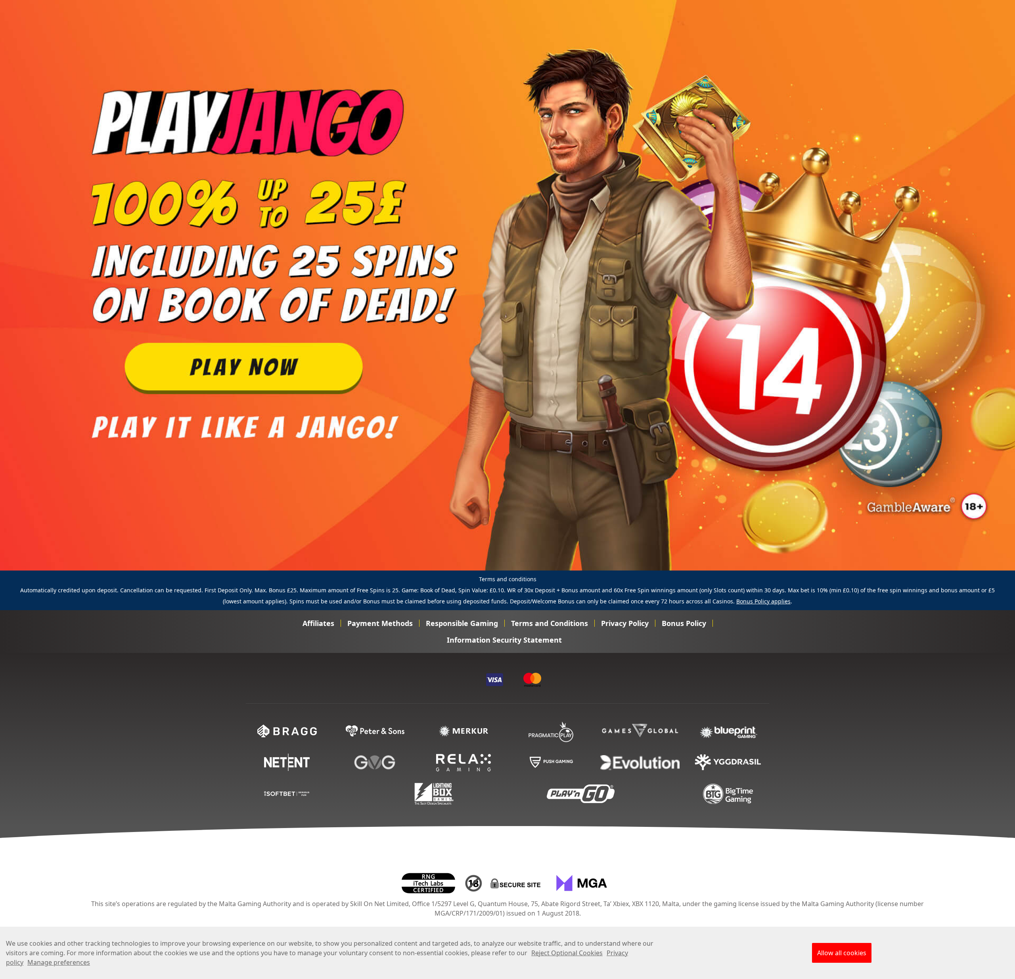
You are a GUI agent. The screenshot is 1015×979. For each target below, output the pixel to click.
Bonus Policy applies (763, 601)
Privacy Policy (625, 623)
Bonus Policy (684, 623)
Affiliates (318, 623)
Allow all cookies (841, 952)
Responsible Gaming (462, 623)
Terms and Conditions (549, 623)
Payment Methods (380, 623)
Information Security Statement (504, 639)
